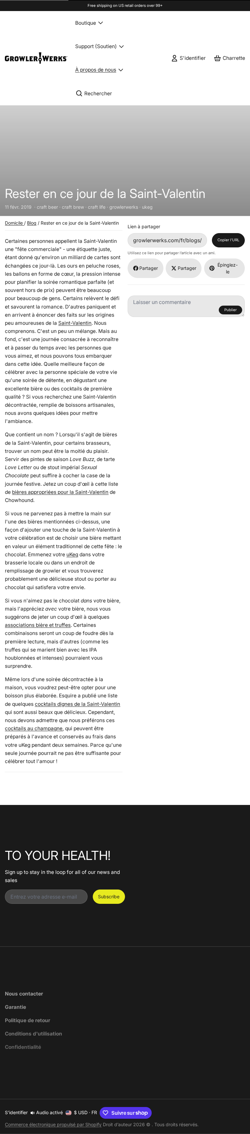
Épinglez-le (227, 268)
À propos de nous (95, 70)
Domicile (14, 223)
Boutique (85, 23)
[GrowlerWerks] (36, 58)
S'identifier (16, 1112)
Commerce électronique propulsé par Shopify (53, 1124)
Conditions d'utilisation (33, 1034)
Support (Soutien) (96, 46)
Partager (148, 268)
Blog (31, 223)
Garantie (15, 1007)
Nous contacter (24, 994)
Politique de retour (27, 1020)
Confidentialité (23, 1047)
